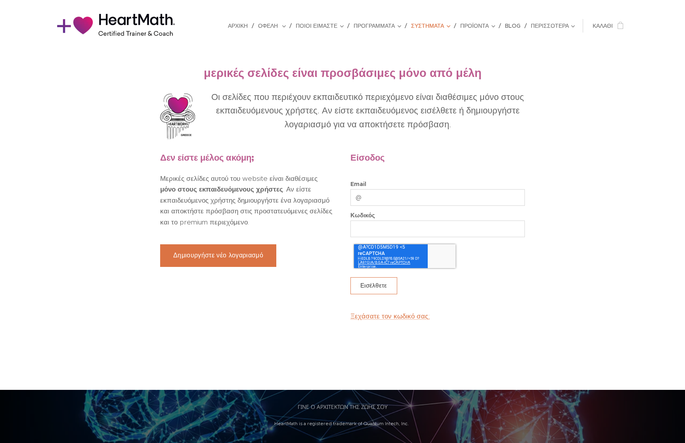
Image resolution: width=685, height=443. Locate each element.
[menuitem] (240, 26)
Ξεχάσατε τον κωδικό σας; (390, 316)
